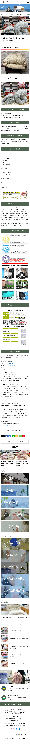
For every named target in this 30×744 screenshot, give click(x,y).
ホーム (2, 734)
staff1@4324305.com (15, 367)
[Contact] (19, 729)
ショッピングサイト (10, 734)
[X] (13, 729)
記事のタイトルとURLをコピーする (15, 430)
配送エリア (23, 734)
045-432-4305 (12, 363)
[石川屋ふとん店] (7, 2)
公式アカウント (12, 365)
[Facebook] (16, 729)
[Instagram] (11, 729)
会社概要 (18, 734)
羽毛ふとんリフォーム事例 (7, 34)
